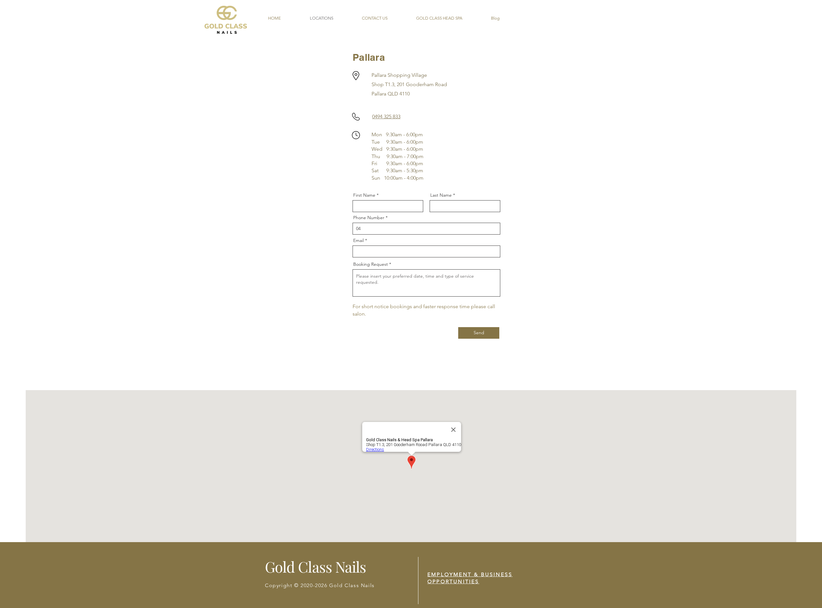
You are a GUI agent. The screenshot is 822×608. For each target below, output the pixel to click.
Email (358, 240)
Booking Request (370, 264)
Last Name (441, 195)
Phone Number (368, 217)
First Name (364, 195)
